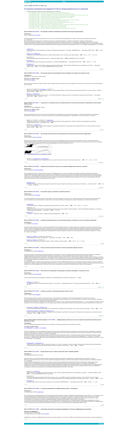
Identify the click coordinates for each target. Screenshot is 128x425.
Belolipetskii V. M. (31, 182)
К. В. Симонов (31, 80)
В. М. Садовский (37, 137)
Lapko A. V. (29, 239)
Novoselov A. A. (44, 89)
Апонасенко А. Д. (39, 343)
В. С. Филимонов (28, 327)
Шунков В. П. (30, 212)
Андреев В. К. (36, 371)
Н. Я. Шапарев (37, 294)
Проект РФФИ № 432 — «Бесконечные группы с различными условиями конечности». (45, 18)
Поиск (63, 1)
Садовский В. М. (45, 158)
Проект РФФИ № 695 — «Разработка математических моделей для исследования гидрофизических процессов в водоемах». (51, 17)
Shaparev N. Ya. (43, 307)
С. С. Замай (35, 327)
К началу (25, 68)
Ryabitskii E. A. (37, 53)
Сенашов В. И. (30, 204)
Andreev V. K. (30, 49)
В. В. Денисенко (37, 274)
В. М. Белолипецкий (38, 169)
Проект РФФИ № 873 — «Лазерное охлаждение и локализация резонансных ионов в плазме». (47, 23)
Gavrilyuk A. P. (30, 307)
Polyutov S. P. (43, 310)
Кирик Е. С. (29, 93)
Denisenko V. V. (30, 282)
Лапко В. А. (35, 236)
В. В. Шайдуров (39, 251)
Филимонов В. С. (31, 343)
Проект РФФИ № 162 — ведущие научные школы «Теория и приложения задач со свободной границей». (48, 25)
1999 (101, 98)
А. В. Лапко (35, 223)
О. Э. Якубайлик (42, 327)
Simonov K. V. (37, 124)
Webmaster (101, 423)
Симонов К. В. (36, 93)
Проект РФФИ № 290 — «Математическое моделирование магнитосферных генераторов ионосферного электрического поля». (52, 22)
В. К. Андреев (37, 35)
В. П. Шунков (37, 195)
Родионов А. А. (30, 60)
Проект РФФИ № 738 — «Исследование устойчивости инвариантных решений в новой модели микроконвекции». (50, 12)
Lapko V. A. (35, 239)
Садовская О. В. (36, 158)
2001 (99, 162)
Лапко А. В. (29, 236)
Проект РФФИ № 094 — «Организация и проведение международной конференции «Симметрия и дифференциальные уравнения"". (53, 28)
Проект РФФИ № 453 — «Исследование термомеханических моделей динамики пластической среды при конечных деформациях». (52, 16)
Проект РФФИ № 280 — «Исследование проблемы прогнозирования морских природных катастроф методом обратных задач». (52, 13)
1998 (103, 98)
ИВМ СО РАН (27, 1)
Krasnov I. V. (37, 307)
